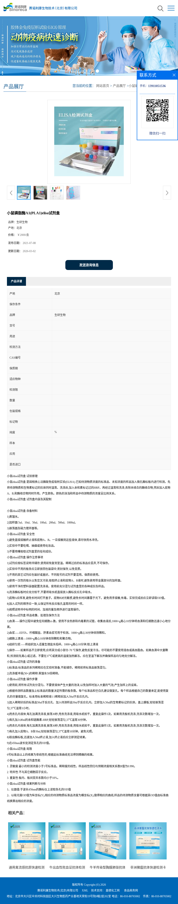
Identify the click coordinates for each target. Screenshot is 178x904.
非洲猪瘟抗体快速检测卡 (148, 867)
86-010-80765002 (130, 896)
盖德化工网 (113, 890)
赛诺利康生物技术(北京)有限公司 (57, 890)
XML (85, 890)
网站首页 (102, 86)
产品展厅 (119, 86)
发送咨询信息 (89, 265)
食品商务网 (131, 890)
